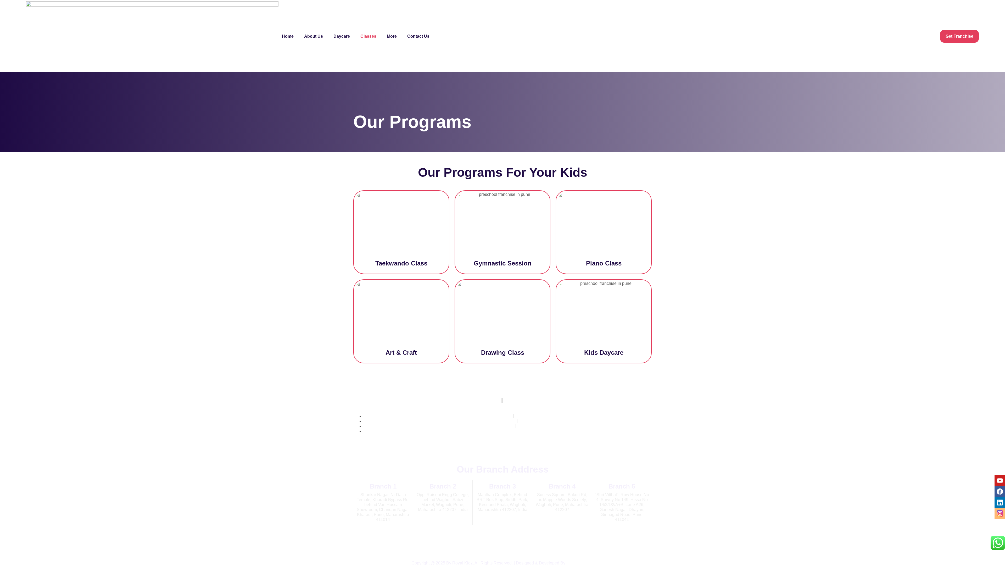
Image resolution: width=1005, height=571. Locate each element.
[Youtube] (1000, 480)
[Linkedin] (1000, 502)
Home (288, 36)
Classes (368, 36)
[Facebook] (1000, 491)
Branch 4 (562, 486)
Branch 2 (442, 486)
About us (313, 36)
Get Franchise (959, 36)
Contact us (418, 36)
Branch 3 (502, 486)
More (392, 36)
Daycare (341, 36)
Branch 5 (621, 486)
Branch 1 (383, 486)
